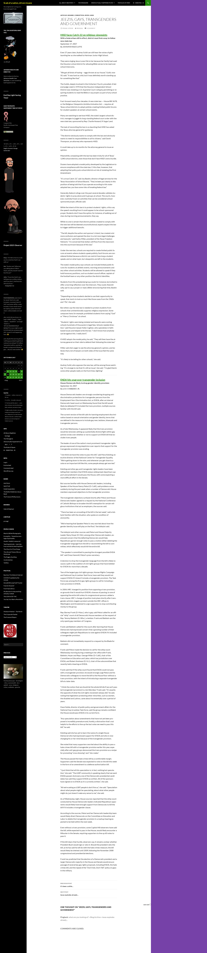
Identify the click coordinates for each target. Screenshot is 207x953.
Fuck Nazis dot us (9, 588)
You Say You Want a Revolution (13, 599)
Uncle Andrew (8, 560)
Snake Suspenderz (9, 489)
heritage (7, 436)
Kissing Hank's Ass (9, 285)
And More (7, 483)
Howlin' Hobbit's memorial (12, 541)
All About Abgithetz (66, 3)
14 (16, 371)
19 (10, 374)
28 (16, 377)
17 (5, 374)
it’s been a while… (66, 884)
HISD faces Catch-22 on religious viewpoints (83, 34)
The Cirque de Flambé (10, 614)
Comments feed (8, 468)
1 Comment (91, 28)
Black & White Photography (12, 533)
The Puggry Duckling (10, 557)
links (92, 15)
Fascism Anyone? (9, 586)
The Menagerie (83, 3)
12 (10, 371)
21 (16, 374)
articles (63, 15)
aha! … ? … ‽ (8, 444)
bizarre (71, 15)
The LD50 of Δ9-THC (10, 596)
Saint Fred (7, 486)
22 (19, 374)
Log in (5, 462)
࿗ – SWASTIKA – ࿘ (138, 3)
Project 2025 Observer (13, 245)
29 (19, 377)
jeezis (87, 15)
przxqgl (79, 28)
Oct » (20, 380)
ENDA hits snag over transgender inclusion (82, 379)
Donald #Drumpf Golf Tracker (13, 583)
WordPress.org (8, 471)
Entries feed (7, 465)
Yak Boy (6, 563)
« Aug (6, 380)
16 (21, 371)
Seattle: (6, 393)
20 (13, 374)
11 (8, 371)
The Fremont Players (10, 617)
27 (13, 377)
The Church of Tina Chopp (12, 549)
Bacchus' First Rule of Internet (13, 575)
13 (13, 371)
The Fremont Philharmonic (12, 497)
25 (8, 377)
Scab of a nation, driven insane (18, 3)
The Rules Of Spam (124, 3)
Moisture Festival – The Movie (13, 611)
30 (21, 377)
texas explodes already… (69, 893)
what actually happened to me (102, 3)
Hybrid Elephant (9, 509)
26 (10, 377)
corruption (79, 15)
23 (21, 374)
